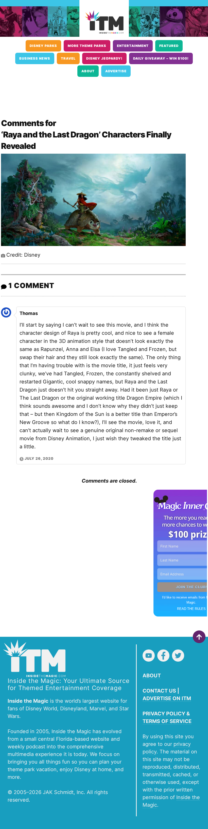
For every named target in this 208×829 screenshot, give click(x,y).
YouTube (149, 655)
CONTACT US (159, 691)
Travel (68, 58)
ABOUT (152, 676)
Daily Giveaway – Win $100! (161, 58)
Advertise (116, 71)
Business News (34, 58)
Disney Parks (43, 46)
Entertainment (133, 46)
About (88, 71)
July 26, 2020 (39, 458)
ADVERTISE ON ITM (167, 698)
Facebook (163, 655)
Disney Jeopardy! (104, 58)
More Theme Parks (87, 46)
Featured (169, 46)
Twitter (178, 655)
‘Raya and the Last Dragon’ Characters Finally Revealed (86, 140)
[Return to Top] (199, 636)
